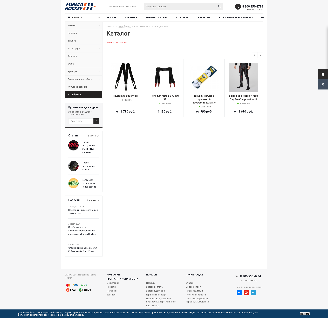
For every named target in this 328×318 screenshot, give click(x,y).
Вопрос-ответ (193, 287)
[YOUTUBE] (246, 292)
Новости (111, 287)
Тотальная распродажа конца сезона (89, 183)
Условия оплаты (154, 287)
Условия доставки (155, 290)
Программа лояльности (122, 279)
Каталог (77, 17)
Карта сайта (152, 305)
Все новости (93, 200)
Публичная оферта (196, 294)
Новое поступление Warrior (88, 166)
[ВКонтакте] (239, 292)
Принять (304, 314)
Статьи (190, 283)
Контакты (182, 17)
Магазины (131, 17)
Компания (113, 274)
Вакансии (204, 17)
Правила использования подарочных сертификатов (161, 300)
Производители (157, 17)
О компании (113, 283)
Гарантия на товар (156, 294)
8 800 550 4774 (252, 6)
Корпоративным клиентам (236, 17)
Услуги (111, 17)
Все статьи (93, 136)
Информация (194, 274)
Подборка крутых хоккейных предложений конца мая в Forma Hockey (82, 230)
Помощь (152, 274)
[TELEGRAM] (253, 292)
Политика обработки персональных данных (197, 300)
